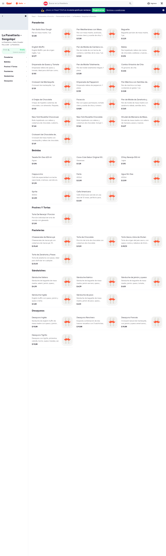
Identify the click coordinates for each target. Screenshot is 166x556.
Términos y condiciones (115, 10)
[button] (20, 3)
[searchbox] (87, 3)
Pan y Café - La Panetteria (10, 45)
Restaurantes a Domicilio (46, 16)
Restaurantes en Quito (63, 16)
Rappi (34, 16)
